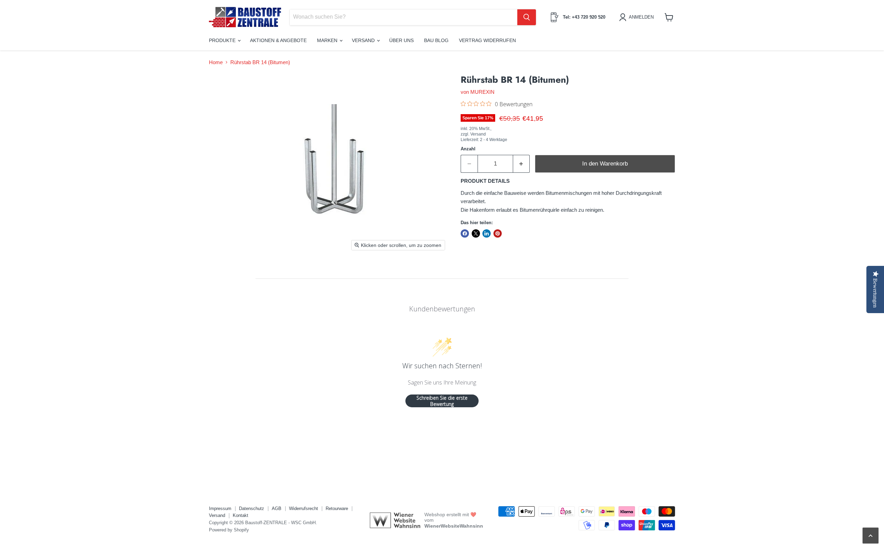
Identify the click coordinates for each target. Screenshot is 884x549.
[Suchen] (526, 17)
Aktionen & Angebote (278, 40)
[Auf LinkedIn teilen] (486, 233)
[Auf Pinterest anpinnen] (497, 233)
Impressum (220, 508)
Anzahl (468, 148)
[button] (637, 17)
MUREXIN (482, 92)
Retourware (337, 508)
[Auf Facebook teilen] (465, 233)
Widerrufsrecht (303, 508)
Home (216, 62)
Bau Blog (436, 40)
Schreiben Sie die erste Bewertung (442, 401)
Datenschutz (251, 508)
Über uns (401, 40)
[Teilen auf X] (476, 233)
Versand (364, 40)
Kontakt (240, 515)
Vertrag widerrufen (487, 40)
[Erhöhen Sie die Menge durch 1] (521, 163)
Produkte (223, 40)
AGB (276, 508)
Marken (328, 40)
